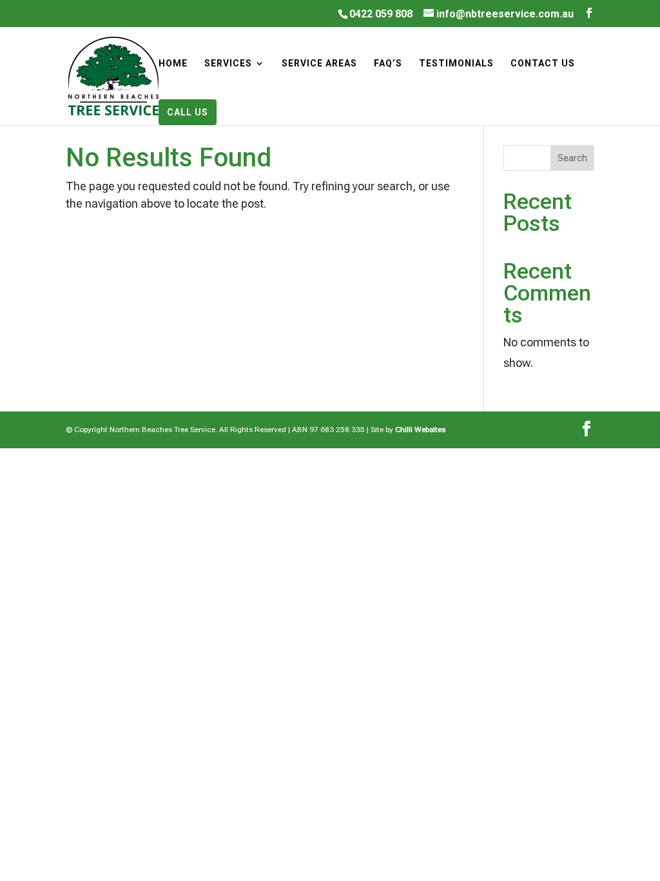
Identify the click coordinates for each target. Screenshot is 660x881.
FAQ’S (388, 63)
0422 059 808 (380, 14)
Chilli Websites (420, 429)
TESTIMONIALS (456, 63)
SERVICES (228, 63)
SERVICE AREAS (319, 63)
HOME (173, 63)
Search (572, 158)
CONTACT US (542, 63)
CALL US (187, 112)
